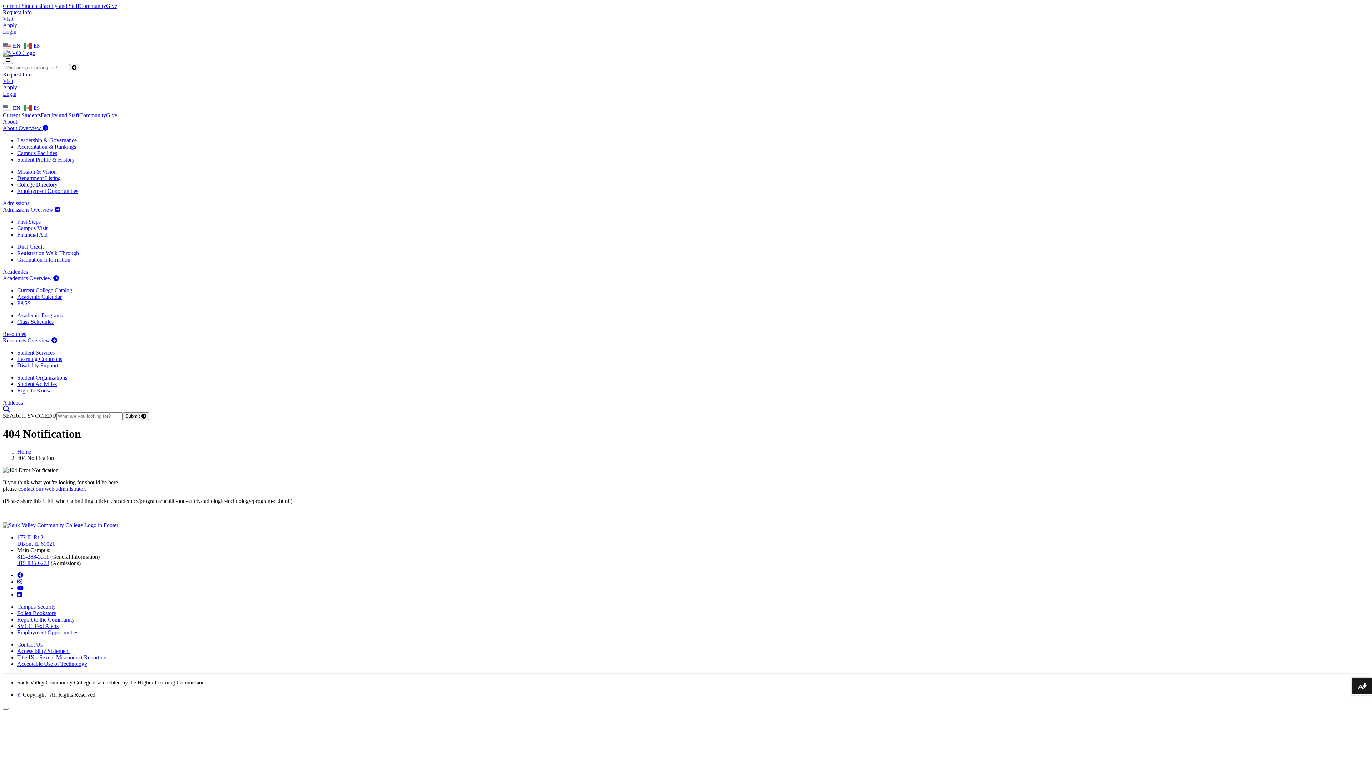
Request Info (17, 12)
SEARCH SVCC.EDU (29, 416)
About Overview (23, 128)
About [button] (10, 122)
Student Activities (37, 384)
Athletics (13, 403)
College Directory (37, 185)
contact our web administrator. (52, 489)
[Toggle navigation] (8, 60)
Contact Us (30, 645)
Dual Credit (30, 247)
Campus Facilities (37, 153)
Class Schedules (35, 322)
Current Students (22, 6)
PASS (24, 303)
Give (111, 6)
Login (9, 32)
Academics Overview (28, 278)
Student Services (36, 353)
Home (24, 452)
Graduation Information (43, 260)
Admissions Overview (29, 210)
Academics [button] (15, 272)
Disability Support (37, 365)
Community (92, 6)
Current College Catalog (44, 290)
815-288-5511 (33, 557)
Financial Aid (32, 235)
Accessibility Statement (43, 651)
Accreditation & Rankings (46, 147)
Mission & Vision (37, 172)
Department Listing (39, 178)
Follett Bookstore (36, 613)
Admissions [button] (16, 203)
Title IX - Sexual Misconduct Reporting (61, 657)
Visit (8, 19)
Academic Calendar (39, 297)
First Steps (29, 222)
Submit (133, 416)
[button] (6, 409)
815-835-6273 (33, 563)
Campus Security (36, 607)
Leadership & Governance (47, 140)
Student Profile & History (46, 160)
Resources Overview (27, 340)
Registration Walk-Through (48, 253)
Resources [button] (14, 334)
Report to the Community (46, 620)
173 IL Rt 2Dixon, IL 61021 (36, 540)
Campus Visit (32, 228)
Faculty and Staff (60, 6)
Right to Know (34, 390)
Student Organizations (42, 378)
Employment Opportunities (47, 191)
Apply (10, 25)
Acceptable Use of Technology (52, 664)
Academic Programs (40, 315)
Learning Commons (39, 359)
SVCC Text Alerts (38, 626)
